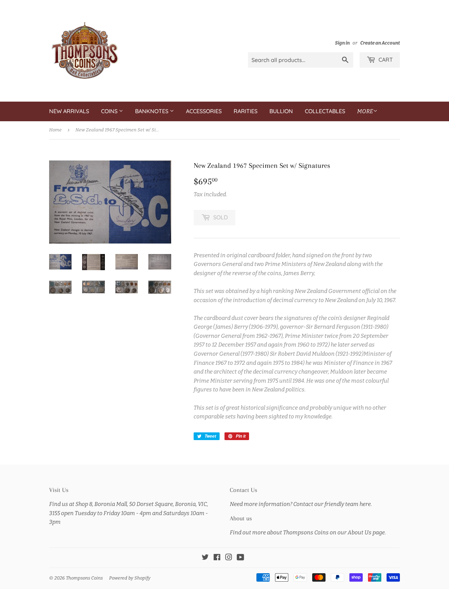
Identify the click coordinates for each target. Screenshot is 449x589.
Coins (110, 111)
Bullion (281, 111)
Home (55, 129)
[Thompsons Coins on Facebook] (217, 558)
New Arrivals (69, 111)
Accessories (204, 111)
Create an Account (380, 43)
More (365, 111)
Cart (385, 59)
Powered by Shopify (129, 578)
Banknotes (152, 111)
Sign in (342, 43)
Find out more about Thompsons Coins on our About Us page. (308, 532)
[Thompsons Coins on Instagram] (228, 558)
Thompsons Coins (84, 578)
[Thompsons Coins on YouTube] (240, 558)
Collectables (325, 111)
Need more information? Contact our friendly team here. (301, 504)
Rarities (245, 111)
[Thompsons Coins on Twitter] (205, 558)
